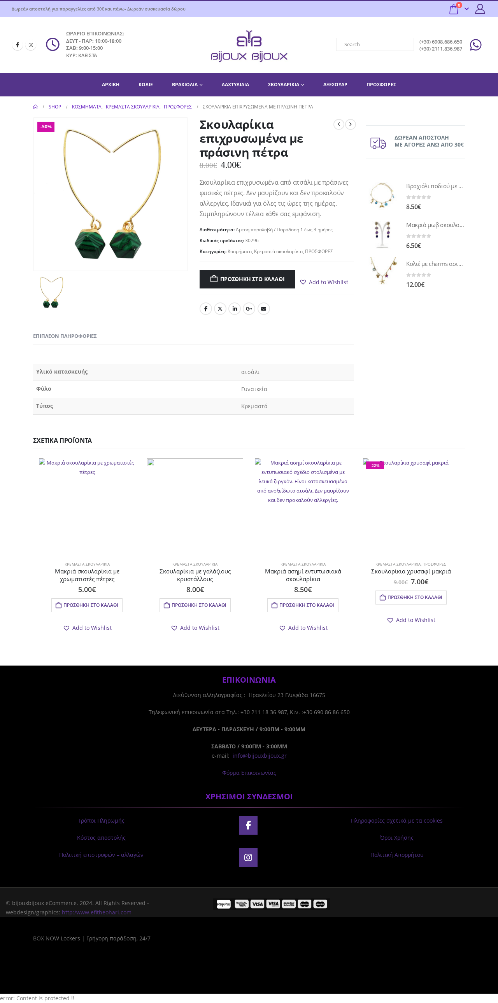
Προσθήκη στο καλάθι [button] (90, 605)
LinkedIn (234, 308)
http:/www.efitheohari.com (97, 912)
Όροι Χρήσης (397, 837)
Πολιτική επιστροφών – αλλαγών (101, 854)
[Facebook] (17, 44)
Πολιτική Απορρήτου (397, 854)
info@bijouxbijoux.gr (260, 755)
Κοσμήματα (240, 251)
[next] (350, 124)
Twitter (220, 308)
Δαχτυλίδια (235, 84)
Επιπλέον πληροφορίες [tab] (65, 335)
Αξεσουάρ (335, 84)
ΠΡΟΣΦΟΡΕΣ (381, 84)
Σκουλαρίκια (283, 84)
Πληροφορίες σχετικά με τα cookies (397, 820)
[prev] (338, 124)
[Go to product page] (382, 195)
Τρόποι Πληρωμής (101, 820)
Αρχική (110, 84)
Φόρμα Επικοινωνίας (249, 772)
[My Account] (480, 9)
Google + (249, 308)
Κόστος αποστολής (101, 837)
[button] (323, 282)
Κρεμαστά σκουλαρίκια (278, 251)
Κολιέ (146, 84)
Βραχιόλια (185, 84)
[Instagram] (30, 44)
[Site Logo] (249, 45)
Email (264, 308)
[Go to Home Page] (35, 107)
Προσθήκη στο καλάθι (252, 279)
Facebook (206, 308)
